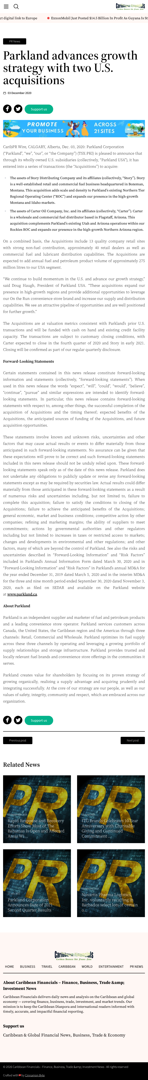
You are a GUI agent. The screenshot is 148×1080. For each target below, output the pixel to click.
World (87, 966)
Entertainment (111, 966)
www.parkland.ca (22, 594)
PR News (14, 41)
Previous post (17, 740)
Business (27, 966)
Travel (46, 966)
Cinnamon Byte (35, 1075)
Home (9, 966)
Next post (133, 740)
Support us (39, 109)
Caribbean (67, 966)
